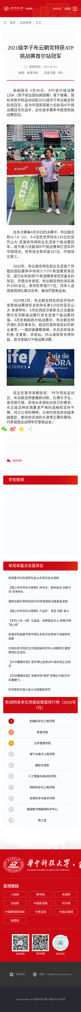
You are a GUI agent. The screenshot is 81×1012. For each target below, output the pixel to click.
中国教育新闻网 (15, 911)
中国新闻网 (40, 903)
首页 (12, 22)
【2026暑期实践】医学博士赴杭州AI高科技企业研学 (39, 664)
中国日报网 (66, 911)
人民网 (15, 894)
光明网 (15, 903)
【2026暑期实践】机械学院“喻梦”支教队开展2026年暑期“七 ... (39, 678)
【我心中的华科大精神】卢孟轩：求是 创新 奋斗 (38, 611)
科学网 (66, 903)
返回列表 (17, 460)
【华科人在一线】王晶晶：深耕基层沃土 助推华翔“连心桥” (39, 622)
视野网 (67, 9)
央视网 (66, 894)
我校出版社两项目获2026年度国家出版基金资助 (38, 601)
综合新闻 (25, 22)
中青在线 (40, 911)
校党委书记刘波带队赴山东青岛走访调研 (33, 578)
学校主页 (57, 9)
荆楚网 (15, 920)
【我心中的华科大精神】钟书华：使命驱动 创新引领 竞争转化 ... (39, 589)
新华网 (40, 894)
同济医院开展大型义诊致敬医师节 (29, 689)
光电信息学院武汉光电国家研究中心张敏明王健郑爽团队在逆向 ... (39, 650)
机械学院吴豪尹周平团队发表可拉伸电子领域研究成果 (39, 636)
